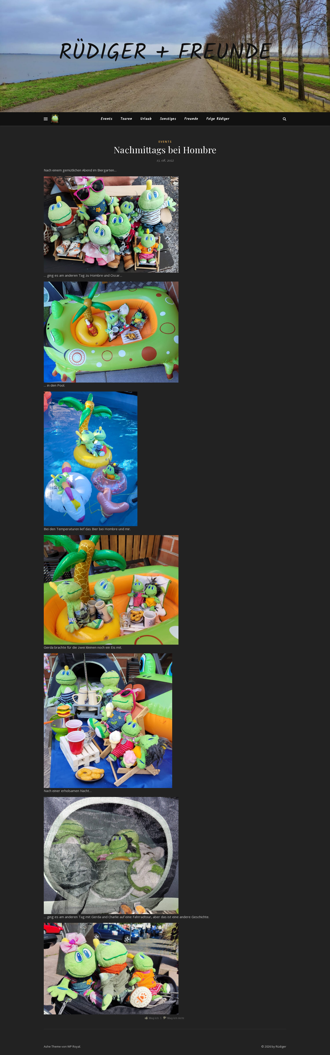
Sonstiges (168, 119)
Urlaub (146, 119)
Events (106, 119)
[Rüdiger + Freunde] (55, 119)
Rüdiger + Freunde (165, 53)
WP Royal (73, 1046)
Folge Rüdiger (217, 119)
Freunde (191, 119)
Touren (126, 119)
